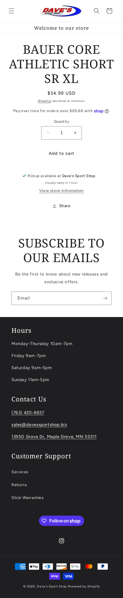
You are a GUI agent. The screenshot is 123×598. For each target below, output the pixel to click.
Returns (19, 484)
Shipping (44, 101)
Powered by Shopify (84, 586)
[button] (11, 11)
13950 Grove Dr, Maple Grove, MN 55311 (53, 436)
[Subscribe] (105, 298)
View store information (61, 190)
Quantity (61, 121)
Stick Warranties (27, 497)
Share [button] (65, 205)
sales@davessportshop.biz (39, 424)
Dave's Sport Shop (52, 586)
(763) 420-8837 (27, 412)
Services (20, 472)
